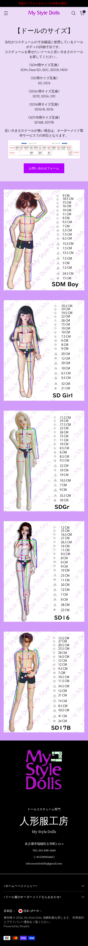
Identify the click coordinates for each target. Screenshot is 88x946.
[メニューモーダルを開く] (6, 13)
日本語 (8, 911)
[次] (80, 3)
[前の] (7, 3)
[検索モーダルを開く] (73, 13)
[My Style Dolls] (44, 13)
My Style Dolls (33, 917)
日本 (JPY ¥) (31, 911)
